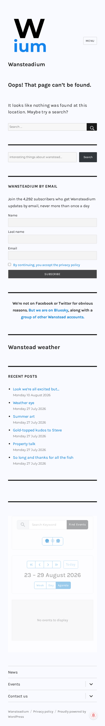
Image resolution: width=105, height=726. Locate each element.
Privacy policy (43, 711)
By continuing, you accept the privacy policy (46, 265)
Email (12, 248)
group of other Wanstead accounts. (52, 317)
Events (14, 684)
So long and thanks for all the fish (43, 457)
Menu (90, 41)
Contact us (18, 696)
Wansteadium (26, 64)
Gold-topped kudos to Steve (37, 430)
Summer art (24, 416)
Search (88, 157)
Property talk (24, 443)
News (13, 672)
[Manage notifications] (93, 715)
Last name (16, 232)
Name (12, 215)
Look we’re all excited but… (36, 389)
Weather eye (23, 402)
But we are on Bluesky (48, 310)
